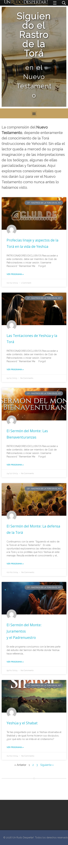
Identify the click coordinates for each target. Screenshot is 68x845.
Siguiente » (47, 764)
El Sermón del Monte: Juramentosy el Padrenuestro (24, 631)
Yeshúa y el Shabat (22, 723)
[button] (34, 113)
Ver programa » (15, 274)
